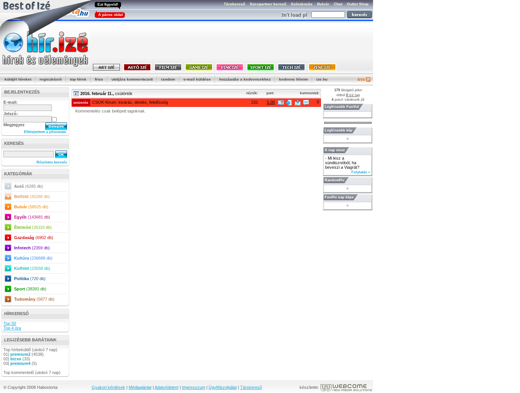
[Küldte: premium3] (281, 103)
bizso (15, 359)
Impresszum (193, 387)
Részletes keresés (52, 162)
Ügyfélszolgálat (223, 387)
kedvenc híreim (293, 79)
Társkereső (251, 387)
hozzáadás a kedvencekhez (245, 79)
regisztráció (51, 79)
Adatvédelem (167, 387)
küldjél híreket (18, 79)
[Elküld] (298, 103)
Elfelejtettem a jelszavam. (45, 132)
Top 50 (9, 323)
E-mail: (10, 102)
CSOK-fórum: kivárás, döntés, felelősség (130, 102)
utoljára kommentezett (132, 79)
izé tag (353, 95)
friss (99, 79)
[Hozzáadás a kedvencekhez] (289, 103)
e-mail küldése (197, 79)
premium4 (20, 363)
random (168, 79)
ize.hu (321, 79)
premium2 (20, 354)
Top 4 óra (12, 328)
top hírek (78, 79)
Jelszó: (10, 113)
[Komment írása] (306, 103)
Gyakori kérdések (108, 387)
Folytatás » (360, 172)
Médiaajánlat (140, 387)
